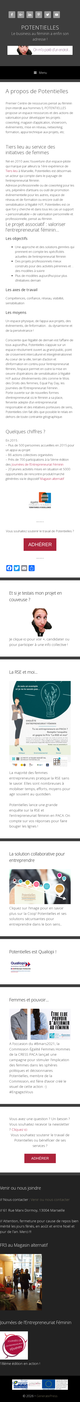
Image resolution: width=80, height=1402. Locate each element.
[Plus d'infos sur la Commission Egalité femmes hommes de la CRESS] (40, 1038)
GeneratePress (46, 1396)
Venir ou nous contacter (50, 1199)
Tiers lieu (12, 171)
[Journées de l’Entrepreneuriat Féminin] (14, 1358)
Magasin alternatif (52, 478)
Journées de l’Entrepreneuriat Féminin (37, 464)
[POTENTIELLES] (40, 50)
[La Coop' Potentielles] (40, 902)
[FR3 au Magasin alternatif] (21, 1309)
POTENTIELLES (40, 27)
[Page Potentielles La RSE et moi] (40, 767)
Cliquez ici (19, 1129)
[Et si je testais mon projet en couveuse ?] (40, 622)
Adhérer (40, 544)
